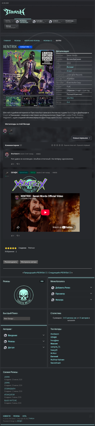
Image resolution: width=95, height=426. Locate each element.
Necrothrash (56, 363)
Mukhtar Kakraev (57, 360)
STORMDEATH (9, 389)
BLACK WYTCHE (10, 400)
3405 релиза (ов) (70, 318)
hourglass (55, 340)
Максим (54, 344)
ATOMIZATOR (9, 395)
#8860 (38, 154)
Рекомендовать (11, 262)
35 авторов (83, 318)
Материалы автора (28, 262)
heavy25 (54, 350)
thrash (69, 71)
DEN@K (14, 172)
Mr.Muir (54, 353)
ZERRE (7, 377)
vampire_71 (55, 347)
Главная (7, 41)
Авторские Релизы (32, 41)
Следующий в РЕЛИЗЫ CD (60, 273)
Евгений (54, 356)
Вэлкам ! (70, 67)
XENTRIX (70, 98)
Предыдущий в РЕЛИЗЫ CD (35, 273)
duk (68, 102)
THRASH (31, 418)
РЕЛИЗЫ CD (48, 41)
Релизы (17, 41)
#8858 (55, 172)
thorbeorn (15, 154)
